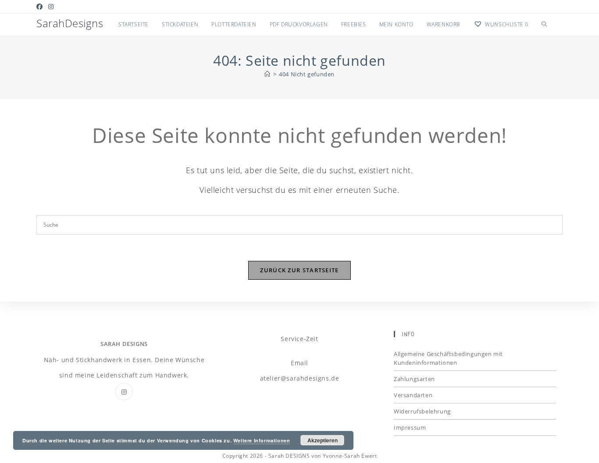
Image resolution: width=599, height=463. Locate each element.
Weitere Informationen (261, 440)
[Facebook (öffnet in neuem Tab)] (41, 6)
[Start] (267, 74)
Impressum (410, 427)
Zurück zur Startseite (299, 270)
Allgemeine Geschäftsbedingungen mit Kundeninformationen (448, 358)
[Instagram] (124, 391)
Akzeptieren (322, 440)
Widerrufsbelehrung (422, 411)
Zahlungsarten (414, 379)
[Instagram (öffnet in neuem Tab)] (51, 6)
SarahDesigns (69, 23)
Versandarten (413, 395)
